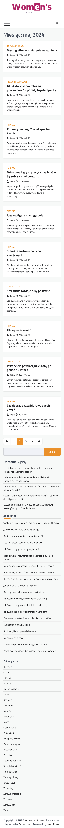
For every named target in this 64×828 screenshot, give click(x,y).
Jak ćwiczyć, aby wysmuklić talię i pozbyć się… (26, 605)
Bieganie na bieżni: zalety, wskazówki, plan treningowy (30, 579)
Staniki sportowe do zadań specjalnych (24, 253)
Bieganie (7, 667)
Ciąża (6, 672)
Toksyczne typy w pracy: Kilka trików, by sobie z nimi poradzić (32, 174)
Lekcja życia (13, 286)
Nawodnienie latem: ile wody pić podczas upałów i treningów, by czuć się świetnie (28, 506)
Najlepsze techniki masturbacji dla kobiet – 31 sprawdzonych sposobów (26, 479)
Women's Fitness (34, 820)
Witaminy (8, 788)
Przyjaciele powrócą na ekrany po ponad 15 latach (29, 367)
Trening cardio (10, 771)
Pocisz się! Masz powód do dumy (19, 631)
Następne (38, 441)
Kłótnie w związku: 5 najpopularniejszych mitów (27, 618)
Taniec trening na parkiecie (16, 625)
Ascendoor (25, 824)
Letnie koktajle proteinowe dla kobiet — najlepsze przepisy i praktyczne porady (28, 469)
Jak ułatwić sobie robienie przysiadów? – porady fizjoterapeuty (31, 88)
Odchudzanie (9, 727)
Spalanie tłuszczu (12, 760)
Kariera (11, 168)
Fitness (11, 125)
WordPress (53, 824)
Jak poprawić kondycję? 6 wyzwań (20, 585)
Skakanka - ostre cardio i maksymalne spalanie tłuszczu (31, 523)
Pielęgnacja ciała (11, 738)
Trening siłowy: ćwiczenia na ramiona (32, 50)
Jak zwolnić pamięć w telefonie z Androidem (25, 611)
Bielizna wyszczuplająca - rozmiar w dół (23, 536)
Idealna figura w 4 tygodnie (25, 215)
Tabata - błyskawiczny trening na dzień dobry (26, 644)
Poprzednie (7, 441)
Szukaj (52, 452)
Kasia (12, 55)
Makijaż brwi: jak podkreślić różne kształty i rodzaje (28, 566)
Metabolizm (9, 716)
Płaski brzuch (10, 749)
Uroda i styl (9, 782)
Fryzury (7, 683)
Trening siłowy (15, 46)
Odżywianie (9, 733)
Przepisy (7, 755)
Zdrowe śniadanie (12, 793)
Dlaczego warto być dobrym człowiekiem (23, 592)
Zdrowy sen (9, 804)
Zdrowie (7, 799)
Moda (6, 722)
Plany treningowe (17, 81)
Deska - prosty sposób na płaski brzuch (23, 542)
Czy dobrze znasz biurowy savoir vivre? (28, 407)
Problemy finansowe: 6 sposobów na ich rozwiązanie (29, 651)
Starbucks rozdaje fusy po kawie (28, 291)
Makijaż (7, 711)
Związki (7, 810)
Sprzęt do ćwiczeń (12, 766)
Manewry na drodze (13, 638)
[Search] (57, 23)
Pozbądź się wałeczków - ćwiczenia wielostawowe (28, 572)
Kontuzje (7, 700)
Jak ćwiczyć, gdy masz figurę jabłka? (21, 549)
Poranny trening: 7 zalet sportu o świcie (29, 131)
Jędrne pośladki (11, 689)
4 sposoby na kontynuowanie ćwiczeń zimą (25, 598)
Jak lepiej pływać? (19, 330)
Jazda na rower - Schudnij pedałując (21, 529)
